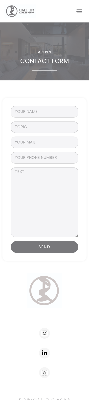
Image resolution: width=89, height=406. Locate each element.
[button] (79, 11)
